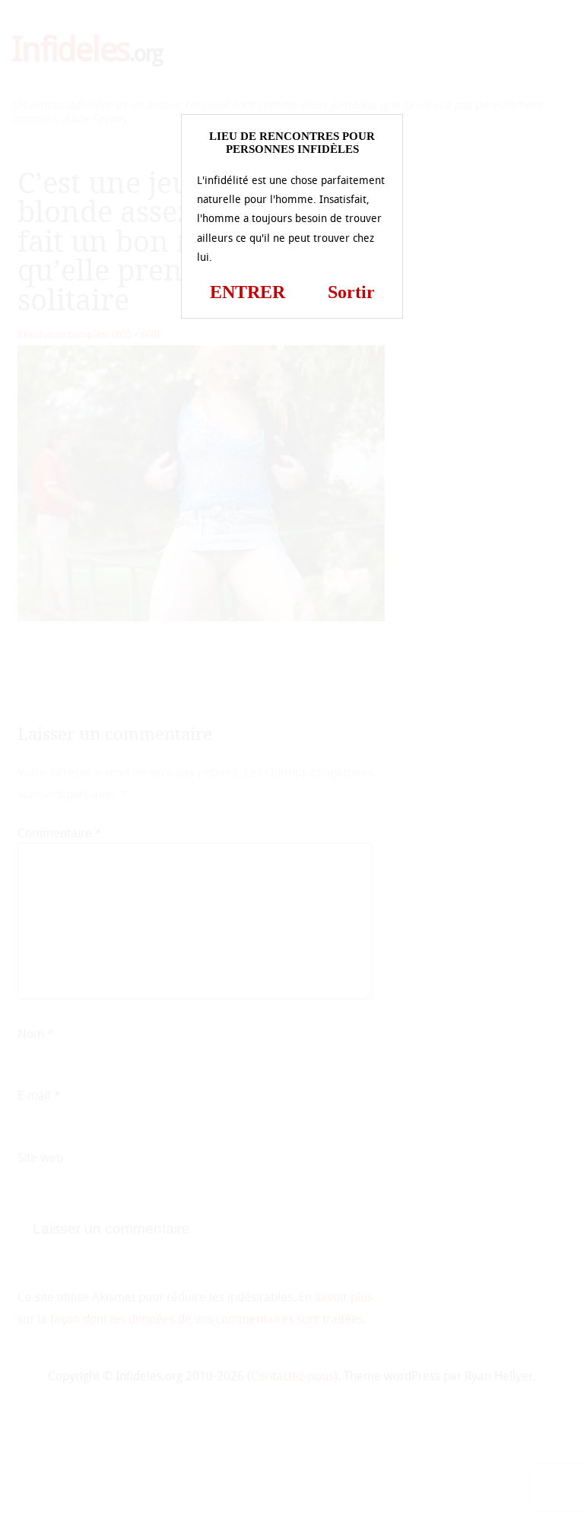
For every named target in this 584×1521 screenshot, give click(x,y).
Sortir (351, 292)
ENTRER (247, 292)
